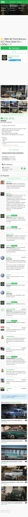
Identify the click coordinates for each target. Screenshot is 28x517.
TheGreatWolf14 (10, 336)
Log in (9, 396)
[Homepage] (9, 58)
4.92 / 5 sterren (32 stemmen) (6, 122)
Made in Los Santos (5, 512)
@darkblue (9, 285)
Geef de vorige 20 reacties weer (14, 178)
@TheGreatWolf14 (10, 358)
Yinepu (8, 328)
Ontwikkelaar (14, 215)
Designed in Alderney (6, 510)
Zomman (8, 348)
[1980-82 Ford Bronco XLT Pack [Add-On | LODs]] (14, 92)
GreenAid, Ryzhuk (13, 56)
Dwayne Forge (10, 234)
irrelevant (8, 181)
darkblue (8, 257)
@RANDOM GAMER (11, 322)
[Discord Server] (11, 58)
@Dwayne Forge (10, 247)
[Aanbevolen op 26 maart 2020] (2, 39)
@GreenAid (9, 183)
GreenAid (8, 215)
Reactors (8, 193)
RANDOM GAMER (10, 309)
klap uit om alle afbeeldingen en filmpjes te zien (14, 114)
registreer (14, 396)
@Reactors (9, 217)
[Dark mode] (24, 2)
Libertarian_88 (10, 380)
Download (15, 48)
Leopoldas (9, 388)
